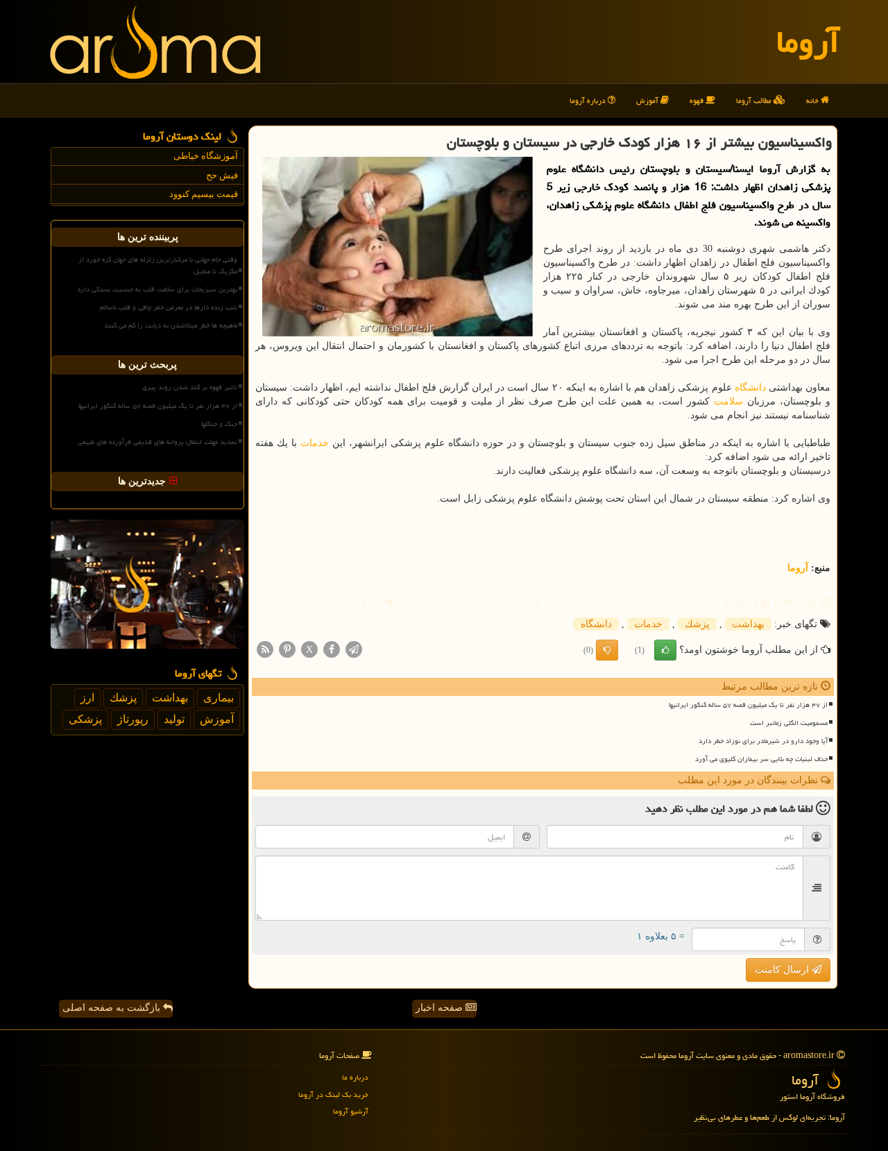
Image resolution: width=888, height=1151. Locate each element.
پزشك (697, 624)
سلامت (728, 401)
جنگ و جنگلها (219, 424)
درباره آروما (589, 100)
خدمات (314, 443)
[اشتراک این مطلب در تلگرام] (354, 648)
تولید (174, 719)
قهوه (698, 100)
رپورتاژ (132, 719)
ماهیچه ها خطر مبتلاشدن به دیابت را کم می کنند (170, 325)
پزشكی (85, 719)
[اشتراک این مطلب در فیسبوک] (331, 648)
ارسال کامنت (783, 969)
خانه (813, 100)
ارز (87, 698)
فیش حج (222, 175)
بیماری (218, 698)
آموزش (648, 100)
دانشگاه (750, 387)
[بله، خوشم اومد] (665, 650)
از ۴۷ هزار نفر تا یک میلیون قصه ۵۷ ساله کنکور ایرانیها (748, 705)
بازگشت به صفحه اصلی (112, 1008)
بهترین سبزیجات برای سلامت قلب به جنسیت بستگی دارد (157, 289)
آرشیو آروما (350, 1111)
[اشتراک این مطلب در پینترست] (287, 648)
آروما (807, 41)
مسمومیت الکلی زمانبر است (789, 723)
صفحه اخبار (441, 1008)
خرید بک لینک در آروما (333, 1094)
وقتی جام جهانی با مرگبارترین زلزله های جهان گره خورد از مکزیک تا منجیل (157, 265)
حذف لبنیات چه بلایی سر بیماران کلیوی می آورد (761, 759)
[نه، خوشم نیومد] (607, 650)
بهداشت (748, 624)
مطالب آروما (755, 100)
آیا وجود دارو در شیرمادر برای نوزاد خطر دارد (763, 741)
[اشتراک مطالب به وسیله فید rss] (265, 648)
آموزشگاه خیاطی (205, 156)
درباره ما (355, 1077)
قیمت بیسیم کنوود (203, 194)
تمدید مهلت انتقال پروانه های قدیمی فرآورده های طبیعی (157, 442)
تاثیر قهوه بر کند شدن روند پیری (189, 387)
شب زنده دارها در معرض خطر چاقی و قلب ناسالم (168, 307)
